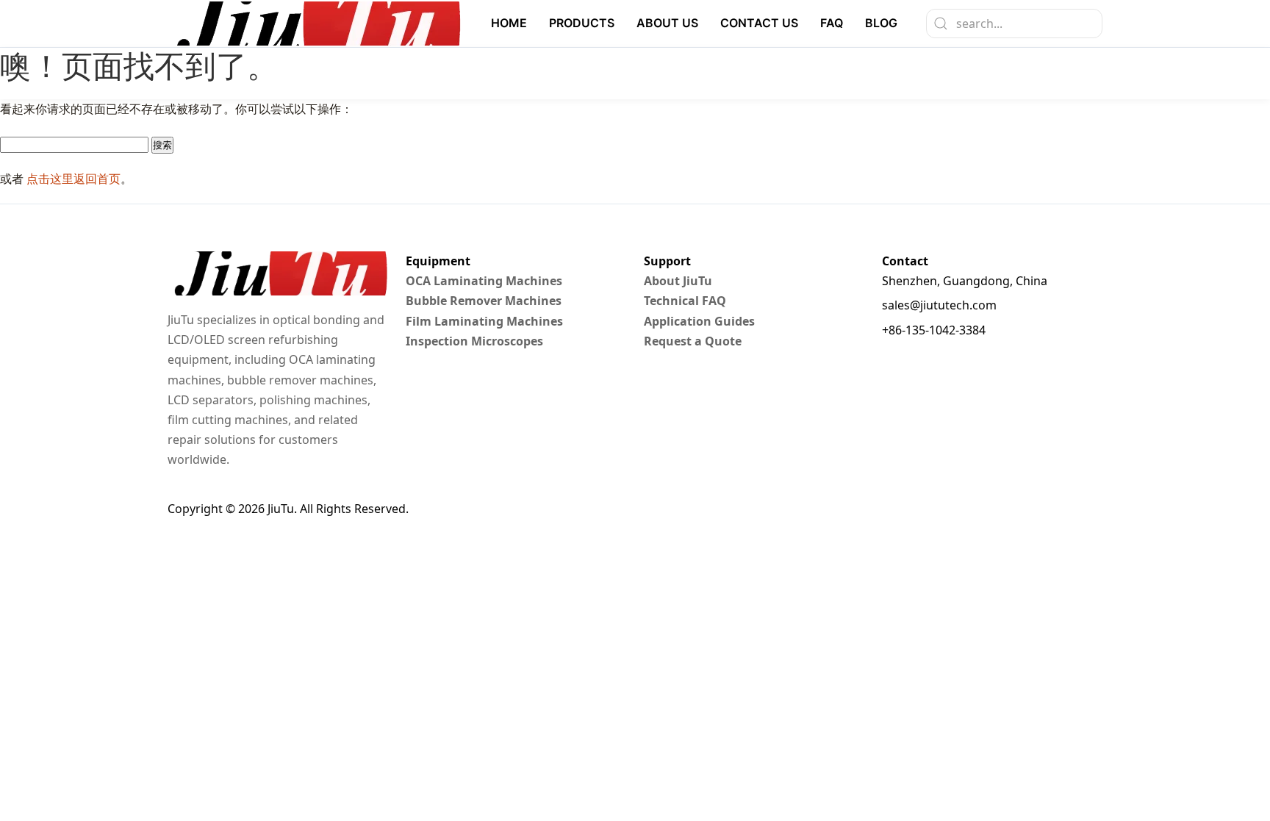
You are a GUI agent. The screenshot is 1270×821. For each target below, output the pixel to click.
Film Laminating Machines (484, 321)
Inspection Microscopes (474, 341)
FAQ (831, 22)
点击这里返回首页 (73, 179)
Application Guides (699, 321)
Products (581, 22)
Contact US (759, 22)
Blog (881, 22)
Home (509, 22)
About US (667, 22)
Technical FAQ (685, 301)
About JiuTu (678, 281)
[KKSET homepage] (315, 23)
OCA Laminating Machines (484, 281)
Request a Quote (693, 341)
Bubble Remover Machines (484, 301)
